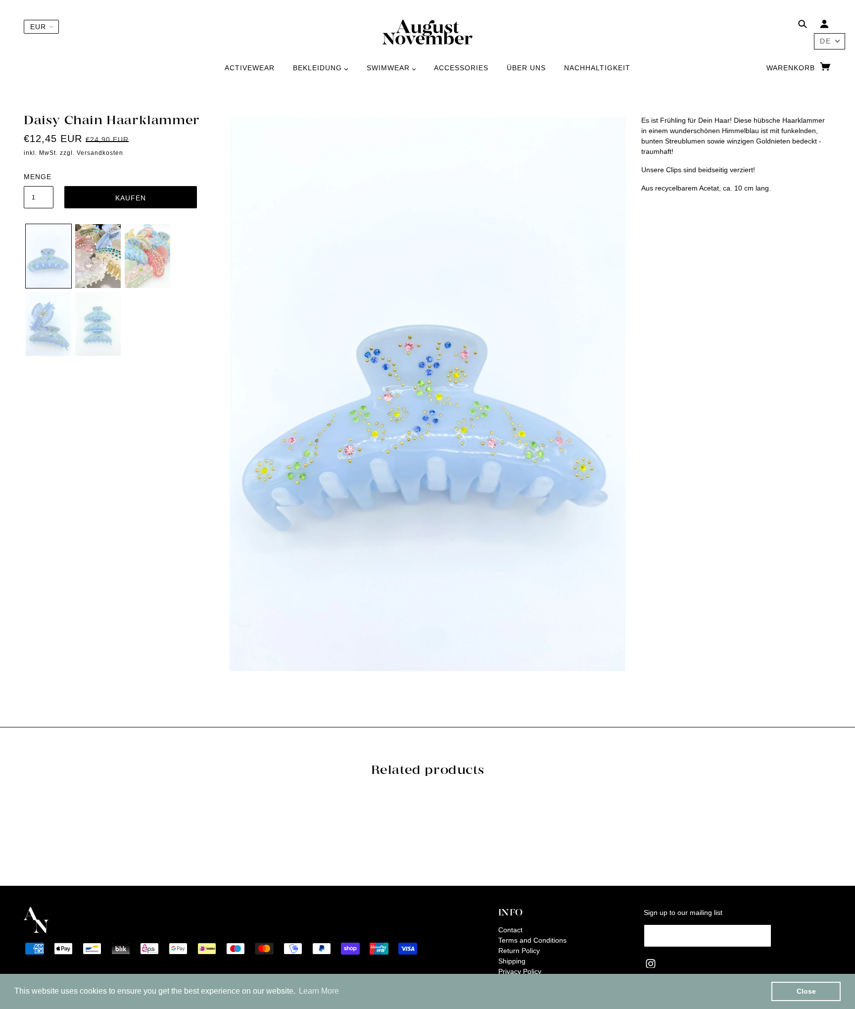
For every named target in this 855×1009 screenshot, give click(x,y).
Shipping (511, 961)
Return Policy (519, 951)
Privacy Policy (519, 971)
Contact (510, 930)
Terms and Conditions (532, 940)
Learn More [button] (319, 991)
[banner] (427, 32)
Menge (37, 177)
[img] (802, 25)
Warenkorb (791, 68)
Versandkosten (100, 152)
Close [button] (806, 991)
